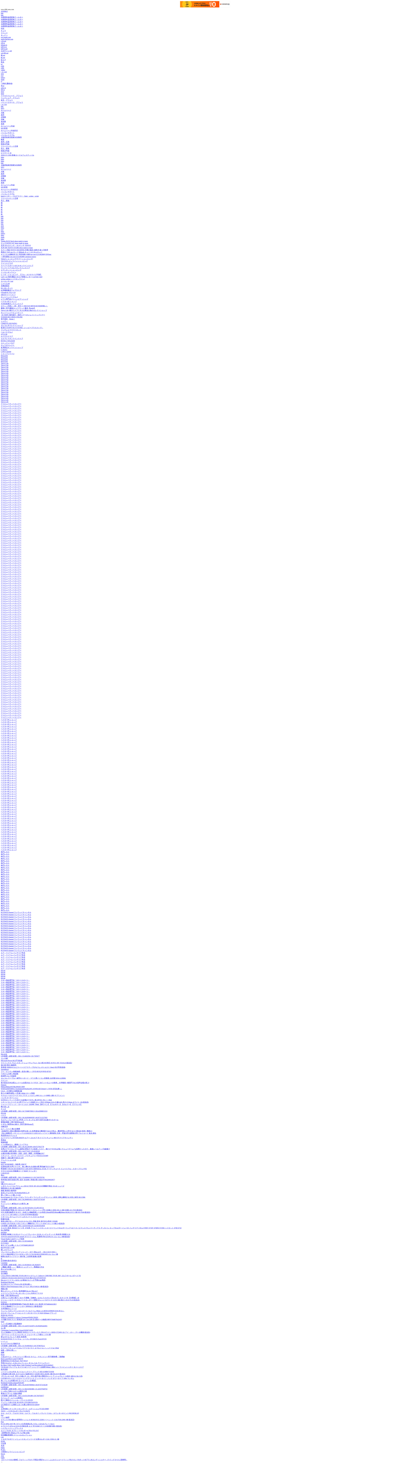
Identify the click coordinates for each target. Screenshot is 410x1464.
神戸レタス (5, 852)
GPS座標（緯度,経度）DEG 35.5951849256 (17, 1241)
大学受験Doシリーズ (9, 1309)
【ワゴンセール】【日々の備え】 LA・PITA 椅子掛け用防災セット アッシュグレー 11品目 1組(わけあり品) (42, 1376)
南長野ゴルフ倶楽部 (8, 1076)
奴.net (3, 57)
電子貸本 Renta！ (8, 319)
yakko (3, 70)
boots (2, 1206)
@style (3, 1202)
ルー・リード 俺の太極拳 (10, 1129)
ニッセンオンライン (8, 272)
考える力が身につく (8, 1269)
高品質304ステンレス (9, 1135)
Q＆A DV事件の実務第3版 (11, 1091)
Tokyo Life (4, 363)
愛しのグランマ (7, 1250)
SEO (2, 108)
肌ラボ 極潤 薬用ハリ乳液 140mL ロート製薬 (18, 1093)
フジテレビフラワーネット (11, 330)
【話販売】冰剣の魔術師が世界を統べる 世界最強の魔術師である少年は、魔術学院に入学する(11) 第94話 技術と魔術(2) (46, 1131)
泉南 (2, 124)
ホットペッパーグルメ (9, 297)
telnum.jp (4, 45)
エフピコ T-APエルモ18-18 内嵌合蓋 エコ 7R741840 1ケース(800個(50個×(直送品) (31, 1426)
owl (2, 76)
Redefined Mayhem (7, 1282)
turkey (3, 78)
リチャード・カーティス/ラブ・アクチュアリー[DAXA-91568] (24, 1156)
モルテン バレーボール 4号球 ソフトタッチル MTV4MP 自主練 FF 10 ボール (30, 1120)
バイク (3, 1115)
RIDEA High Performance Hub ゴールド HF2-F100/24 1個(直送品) (24, 1286)
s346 (2, 66)
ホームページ (6, 110)
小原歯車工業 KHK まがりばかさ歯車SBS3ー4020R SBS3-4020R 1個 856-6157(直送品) (33, 1374)
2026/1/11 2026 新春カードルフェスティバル (17, 155)
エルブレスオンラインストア (12, 338)
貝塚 (2, 119)
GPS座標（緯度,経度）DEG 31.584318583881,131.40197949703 (24, 1389)
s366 (2, 68)
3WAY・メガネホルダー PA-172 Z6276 (15, 1411)
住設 (2, 28)
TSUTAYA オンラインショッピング (14, 261)
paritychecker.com (7, 39)
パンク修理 (5, 1417)
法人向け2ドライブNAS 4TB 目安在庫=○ (16, 1284)
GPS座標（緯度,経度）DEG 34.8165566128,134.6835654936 (23, 1226)
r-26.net (3, 41)
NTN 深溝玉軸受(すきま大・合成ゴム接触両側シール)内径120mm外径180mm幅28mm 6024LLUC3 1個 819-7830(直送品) (45, 1212)
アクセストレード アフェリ (12, 96)
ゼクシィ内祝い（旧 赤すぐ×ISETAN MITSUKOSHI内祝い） (24, 306)
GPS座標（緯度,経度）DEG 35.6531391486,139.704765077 (22, 1396)
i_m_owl (4, 72)
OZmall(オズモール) (8, 292)
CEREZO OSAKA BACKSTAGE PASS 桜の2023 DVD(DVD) (23, 1278)
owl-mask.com (6, 37)
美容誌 (3, 1140)
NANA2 (4, 1302)
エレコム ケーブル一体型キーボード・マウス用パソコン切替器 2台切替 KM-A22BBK (33, 1078)
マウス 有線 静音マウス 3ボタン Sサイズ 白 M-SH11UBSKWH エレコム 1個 (29, 1254)
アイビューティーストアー (11, 404)
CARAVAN (5, 1173)
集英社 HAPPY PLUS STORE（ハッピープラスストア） (22, 328)
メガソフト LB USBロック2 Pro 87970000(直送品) (19, 1214)
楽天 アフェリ (7, 100)
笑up (2, 86)
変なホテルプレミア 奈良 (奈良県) (14, 1337)
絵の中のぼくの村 (8, 1247)
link (2, 13)
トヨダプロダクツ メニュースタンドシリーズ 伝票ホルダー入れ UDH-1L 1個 (30, 1439)
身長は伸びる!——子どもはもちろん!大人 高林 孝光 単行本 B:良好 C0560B (29, 1221)
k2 (2, 64)
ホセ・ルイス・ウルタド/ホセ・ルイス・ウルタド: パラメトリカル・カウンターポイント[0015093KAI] (40, 1413)
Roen (2, 1355)
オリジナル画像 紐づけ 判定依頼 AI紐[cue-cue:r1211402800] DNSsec (26, 254)
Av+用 (3, 1328)
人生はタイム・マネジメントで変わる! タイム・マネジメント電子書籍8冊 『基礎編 (33, 1357)
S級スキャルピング (8, 1184)
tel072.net (4, 49)
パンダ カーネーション (9, 1098)
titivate (3, 970)
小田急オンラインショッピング (13, 1452)
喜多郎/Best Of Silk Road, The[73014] (14, 1361)
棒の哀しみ (5, 1107)
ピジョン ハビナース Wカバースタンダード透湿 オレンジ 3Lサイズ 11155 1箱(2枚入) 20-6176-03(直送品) (40, 1300)
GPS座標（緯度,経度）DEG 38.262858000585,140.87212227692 (24, 1117)
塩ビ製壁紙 (5, 1230)
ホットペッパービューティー (12, 313)
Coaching (4, 1263)
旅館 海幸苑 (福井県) (8, 1190)
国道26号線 (5, 144)
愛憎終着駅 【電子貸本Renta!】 (13, 1122)
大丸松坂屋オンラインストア (12, 304)
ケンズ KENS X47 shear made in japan (14, 243)
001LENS (4, 356)
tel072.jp (4, 47)
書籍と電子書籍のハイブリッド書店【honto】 (18, 308)
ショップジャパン (8, 354)
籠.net (3, 55)
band (2, 1322)
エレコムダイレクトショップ (12, 325)
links (2, 157)
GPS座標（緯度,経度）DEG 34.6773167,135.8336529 (20, 1151)
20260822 (4, 11)
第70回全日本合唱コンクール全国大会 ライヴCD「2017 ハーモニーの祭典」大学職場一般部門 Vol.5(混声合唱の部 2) (45, 1083)
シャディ (4, 321)
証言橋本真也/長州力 (9, 1261)
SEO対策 (4, 128)
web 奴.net (4, 53)
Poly (2, 1422)
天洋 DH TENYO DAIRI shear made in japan (17, 248)
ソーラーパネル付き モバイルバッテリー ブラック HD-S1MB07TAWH (27, 1372)
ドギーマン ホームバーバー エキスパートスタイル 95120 (22, 1217)
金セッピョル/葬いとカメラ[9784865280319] (17, 1245)
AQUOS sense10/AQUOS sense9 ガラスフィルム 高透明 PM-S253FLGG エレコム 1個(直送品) (35, 1237)
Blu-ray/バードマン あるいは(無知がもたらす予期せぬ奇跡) (23, 1280)
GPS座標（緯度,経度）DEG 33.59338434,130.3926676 (21, 1265)
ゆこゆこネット (7, 288)
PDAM (3, 1113)
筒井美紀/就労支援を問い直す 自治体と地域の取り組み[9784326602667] (28, 1180)
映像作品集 (5, 1219)
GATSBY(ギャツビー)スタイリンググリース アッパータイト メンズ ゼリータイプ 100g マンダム (37, 1378)
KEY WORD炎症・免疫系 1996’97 (13, 1164)
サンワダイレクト (8, 345)
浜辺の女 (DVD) (7, 1315)
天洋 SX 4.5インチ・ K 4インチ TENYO (16, 245)
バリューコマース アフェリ (12, 102)
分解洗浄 (4, 1126)
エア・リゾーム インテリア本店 (13, 953)
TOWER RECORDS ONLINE (12, 317)
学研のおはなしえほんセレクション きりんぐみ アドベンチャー (25, 1363)
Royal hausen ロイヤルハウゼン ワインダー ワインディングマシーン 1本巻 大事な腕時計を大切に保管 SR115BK (43, 1197)
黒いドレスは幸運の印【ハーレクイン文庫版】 (19, 1381)
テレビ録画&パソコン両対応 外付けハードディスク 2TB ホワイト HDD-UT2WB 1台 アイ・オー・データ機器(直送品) (45, 1332)
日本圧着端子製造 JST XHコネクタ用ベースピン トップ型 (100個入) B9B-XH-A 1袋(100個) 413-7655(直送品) (41, 1210)
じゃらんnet (5, 283)
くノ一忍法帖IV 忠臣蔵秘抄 (11, 1324)
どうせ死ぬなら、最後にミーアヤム (14, 1144)
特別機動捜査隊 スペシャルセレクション (16, 1435)
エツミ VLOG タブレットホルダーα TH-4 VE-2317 (20, 1430)
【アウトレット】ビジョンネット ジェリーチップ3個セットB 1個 (26, 1334)
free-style (4, 1054)
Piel (2, 1415)
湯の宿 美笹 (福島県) (8, 1065)
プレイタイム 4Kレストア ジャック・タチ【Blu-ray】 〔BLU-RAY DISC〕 (29, 1252)
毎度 (2, 139)
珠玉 (2, 62)
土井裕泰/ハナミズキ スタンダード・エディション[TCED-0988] (25, 1409)
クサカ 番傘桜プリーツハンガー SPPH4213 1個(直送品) (21, 1306)
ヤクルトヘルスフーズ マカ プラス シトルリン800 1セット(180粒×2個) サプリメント (33, 1095)
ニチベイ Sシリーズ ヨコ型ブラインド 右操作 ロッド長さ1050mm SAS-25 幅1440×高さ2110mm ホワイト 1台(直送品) (45, 1102)
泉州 (2, 115)
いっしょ (4, 1341)
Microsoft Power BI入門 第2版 (11, 1060)
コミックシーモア (8, 343)
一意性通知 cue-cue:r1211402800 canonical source (18, 257)
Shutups (3, 1085)
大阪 (2, 113)
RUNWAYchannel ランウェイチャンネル (16, 912)
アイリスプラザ (7, 263)
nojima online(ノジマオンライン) (13, 279)
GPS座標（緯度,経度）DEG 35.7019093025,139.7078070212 (23, 1346)
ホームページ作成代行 (9, 130)
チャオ (3, 1109)
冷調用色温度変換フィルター (12, 17)
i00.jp (3, 90)
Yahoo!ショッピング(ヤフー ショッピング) (17, 259)
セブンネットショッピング (11, 270)
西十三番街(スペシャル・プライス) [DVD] (17, 1400)
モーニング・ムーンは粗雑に (12, 1398)
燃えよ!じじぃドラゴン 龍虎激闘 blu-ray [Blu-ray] (19, 1291)
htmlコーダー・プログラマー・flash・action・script (20, 196)
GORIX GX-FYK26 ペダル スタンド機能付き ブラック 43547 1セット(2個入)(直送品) (33, 1223)
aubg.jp (3, 88)
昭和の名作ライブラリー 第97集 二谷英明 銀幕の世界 (21, 1256)
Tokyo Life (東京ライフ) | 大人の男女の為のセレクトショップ (24, 310)
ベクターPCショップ (9, 301)
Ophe (3, 1458)
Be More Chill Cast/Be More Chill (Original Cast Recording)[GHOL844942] (27, 1365)
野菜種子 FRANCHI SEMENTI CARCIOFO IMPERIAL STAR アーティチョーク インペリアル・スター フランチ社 (44, 1169)
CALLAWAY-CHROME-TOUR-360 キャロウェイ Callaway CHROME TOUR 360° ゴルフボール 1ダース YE (41, 1276)
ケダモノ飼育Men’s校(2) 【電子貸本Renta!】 (17, 1124)
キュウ (3, 31)
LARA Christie (6, 351)
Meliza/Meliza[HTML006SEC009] (13, 1087)
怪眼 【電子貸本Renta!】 (10, 1295)
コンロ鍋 (4, 1058)
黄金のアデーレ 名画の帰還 (11, 1393)
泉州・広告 (5, 142)
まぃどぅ (4, 35)
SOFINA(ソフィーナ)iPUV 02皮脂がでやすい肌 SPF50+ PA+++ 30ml (26, 1100)
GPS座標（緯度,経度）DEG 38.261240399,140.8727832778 (22, 1147)
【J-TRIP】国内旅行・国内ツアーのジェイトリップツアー (23, 315)
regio (2, 1182)
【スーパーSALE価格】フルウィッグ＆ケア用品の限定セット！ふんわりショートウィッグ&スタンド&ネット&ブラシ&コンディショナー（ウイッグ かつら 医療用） (64, 1460)
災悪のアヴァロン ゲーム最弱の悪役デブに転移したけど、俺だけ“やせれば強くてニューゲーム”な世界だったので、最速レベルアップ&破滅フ (55, 1149)
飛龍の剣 (4, 1289)
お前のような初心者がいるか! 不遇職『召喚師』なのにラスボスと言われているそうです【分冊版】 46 (40, 1298)
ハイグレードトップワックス (12, 1428)
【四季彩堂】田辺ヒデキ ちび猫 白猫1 (15, 1433)
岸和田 (3, 117)
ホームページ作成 (8, 126)
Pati (2, 1407)
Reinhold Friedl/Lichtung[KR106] (12, 1383)
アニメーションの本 (8, 1160)
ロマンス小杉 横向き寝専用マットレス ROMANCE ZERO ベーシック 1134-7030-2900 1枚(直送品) (37, 1420)
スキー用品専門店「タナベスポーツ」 (15, 980)
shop (2, 92)
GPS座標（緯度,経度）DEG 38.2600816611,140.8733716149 (23, 1199)
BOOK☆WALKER (8, 341)
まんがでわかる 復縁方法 (10, 1343)
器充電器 (4, 1369)
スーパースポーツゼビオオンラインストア (17, 265)
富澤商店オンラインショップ (12, 347)
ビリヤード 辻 (6, 153)
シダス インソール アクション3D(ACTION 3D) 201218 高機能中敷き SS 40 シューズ (32, 1186)
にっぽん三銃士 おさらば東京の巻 (14, 1391)
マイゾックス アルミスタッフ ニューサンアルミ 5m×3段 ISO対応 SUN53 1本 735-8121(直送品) (36, 1063)
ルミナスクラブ (7, 336)
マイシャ (4, 1080)
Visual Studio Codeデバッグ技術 (12, 1239)
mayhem (4, 1232)
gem (2, 74)
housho (3, 1162)
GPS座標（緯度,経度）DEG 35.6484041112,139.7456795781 (23, 1177)
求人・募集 (5, 148)
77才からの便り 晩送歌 (9, 1074)
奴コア (3, 60)
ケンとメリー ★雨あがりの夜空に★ (15, 1204)
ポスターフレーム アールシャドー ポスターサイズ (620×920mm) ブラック (29, 1313)
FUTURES (5, 1243)
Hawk (3, 1454)
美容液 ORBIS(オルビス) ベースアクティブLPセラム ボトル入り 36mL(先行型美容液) (33, 1067)
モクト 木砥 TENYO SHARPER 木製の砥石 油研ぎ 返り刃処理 (24, 250)
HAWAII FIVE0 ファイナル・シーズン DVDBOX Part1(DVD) (24, 1339)
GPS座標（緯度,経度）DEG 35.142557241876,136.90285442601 (24, 1326)
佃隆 (2, 1352)
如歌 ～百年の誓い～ (9, 1350)
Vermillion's (5, 1069)
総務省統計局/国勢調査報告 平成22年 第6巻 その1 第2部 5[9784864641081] (29, 1304)
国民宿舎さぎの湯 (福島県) (11, 1188)
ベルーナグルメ (7, 332)
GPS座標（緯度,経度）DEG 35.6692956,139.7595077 (20, 1056)
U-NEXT (4, 350)
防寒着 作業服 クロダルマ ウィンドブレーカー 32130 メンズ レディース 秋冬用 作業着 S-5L (35, 1234)
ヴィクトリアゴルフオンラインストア (15, 268)
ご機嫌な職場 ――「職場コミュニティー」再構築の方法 (22, 1267)
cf (1, 81)
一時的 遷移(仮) (7, 83)
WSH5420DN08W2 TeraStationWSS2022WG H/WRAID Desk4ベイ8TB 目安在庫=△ (31, 1089)
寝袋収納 (4, 1142)
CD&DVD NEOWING (9, 323)
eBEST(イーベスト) (8, 295)
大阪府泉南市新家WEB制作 (11, 137)
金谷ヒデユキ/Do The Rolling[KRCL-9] (15, 1193)
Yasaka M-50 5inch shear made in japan (14, 241)
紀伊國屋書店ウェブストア (11, 290)
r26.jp (3, 43)
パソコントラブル (8, 135)
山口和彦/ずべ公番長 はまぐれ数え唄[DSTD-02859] (20, 1405)
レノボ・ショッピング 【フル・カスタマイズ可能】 (21, 274)
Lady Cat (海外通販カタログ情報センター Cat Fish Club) (21, 277)
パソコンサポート (8, 133)
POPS (3, 1441)
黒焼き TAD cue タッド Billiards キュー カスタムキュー (21, 252)
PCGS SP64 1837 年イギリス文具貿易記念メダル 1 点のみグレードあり (28, 1424)
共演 (2, 1446)
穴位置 (3, 1443)
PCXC (3, 1450)
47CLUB (4, 334)
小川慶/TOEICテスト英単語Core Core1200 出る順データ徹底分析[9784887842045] (31, 1319)
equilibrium (5, 1387)
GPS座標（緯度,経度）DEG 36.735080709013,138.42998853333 (24, 1111)
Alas (2, 1456)
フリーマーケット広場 (9, 146)
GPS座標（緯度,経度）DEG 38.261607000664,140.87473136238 (24, 1385)
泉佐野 (3, 121)
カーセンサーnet (7, 281)
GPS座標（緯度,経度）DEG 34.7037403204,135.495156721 (22, 1208)
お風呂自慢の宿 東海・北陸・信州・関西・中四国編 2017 (22, 1153)
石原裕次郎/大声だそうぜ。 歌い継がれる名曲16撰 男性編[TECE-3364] (27, 1166)
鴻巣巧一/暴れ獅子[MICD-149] (12, 1158)
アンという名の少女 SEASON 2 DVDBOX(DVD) (19, 1402)
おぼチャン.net (6, 51)
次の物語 (4, 1273)
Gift (2, 1437)
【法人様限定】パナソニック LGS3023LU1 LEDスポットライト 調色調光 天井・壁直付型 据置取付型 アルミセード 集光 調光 (48, 1133)
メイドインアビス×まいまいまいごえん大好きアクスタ (22, 1293)
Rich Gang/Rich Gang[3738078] (12, 1359)
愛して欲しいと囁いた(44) (11, 1195)
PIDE (3, 1448)
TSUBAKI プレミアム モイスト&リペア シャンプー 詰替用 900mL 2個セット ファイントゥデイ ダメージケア (42, 1367)
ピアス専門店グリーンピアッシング (14, 299)
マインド (4, 33)
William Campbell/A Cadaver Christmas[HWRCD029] (19, 1317)
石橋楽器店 (5, 286)
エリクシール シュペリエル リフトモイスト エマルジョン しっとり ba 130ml (30, 1348)
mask (2, 79)
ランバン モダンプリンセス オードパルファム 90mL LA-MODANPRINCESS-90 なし (32, 1311)
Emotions (4, 1271)
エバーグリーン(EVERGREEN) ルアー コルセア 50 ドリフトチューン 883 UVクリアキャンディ (37, 1138)
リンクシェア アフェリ (10, 98)
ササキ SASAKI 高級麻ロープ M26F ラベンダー (19, 1171)
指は (2, 1175)
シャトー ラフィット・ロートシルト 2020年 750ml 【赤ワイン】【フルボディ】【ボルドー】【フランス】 (41, 1104)
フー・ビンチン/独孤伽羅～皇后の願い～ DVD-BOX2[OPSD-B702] (26, 1071)
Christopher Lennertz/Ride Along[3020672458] (17, 1330)
